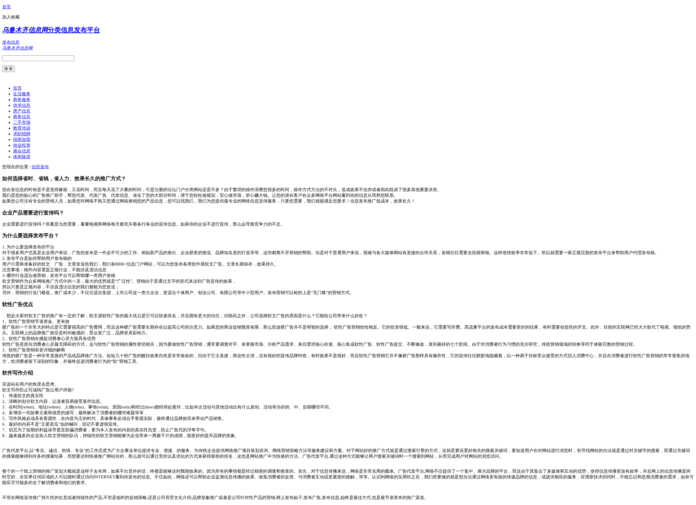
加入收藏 (11, 17)
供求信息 (21, 105)
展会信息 (21, 151)
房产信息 (21, 111)
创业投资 (21, 145)
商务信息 (21, 116)
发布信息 (11, 42)
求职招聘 (21, 134)
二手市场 (21, 122)
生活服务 (21, 94)
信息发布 (40, 166)
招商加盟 (21, 139)
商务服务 (21, 99)
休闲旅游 (21, 156)
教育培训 (21, 128)
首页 (6, 7)
